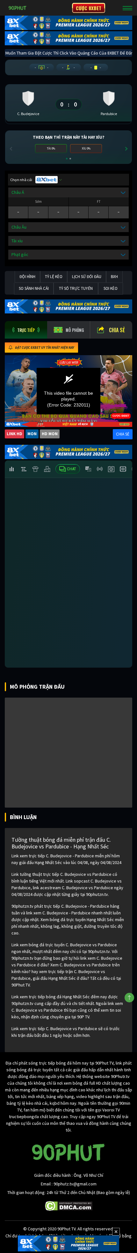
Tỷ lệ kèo (53, 276)
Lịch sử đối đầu (86, 276)
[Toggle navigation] (127, 8)
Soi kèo (111, 288)
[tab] (26, 330)
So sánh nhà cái (34, 288)
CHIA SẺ (122, 434)
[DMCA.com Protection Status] (68, 1205)
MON (32, 433)
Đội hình (27, 276)
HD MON (50, 433)
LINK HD (14, 433)
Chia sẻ (117, 330)
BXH (114, 276)
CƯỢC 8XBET (88, 7)
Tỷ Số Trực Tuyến (76, 288)
